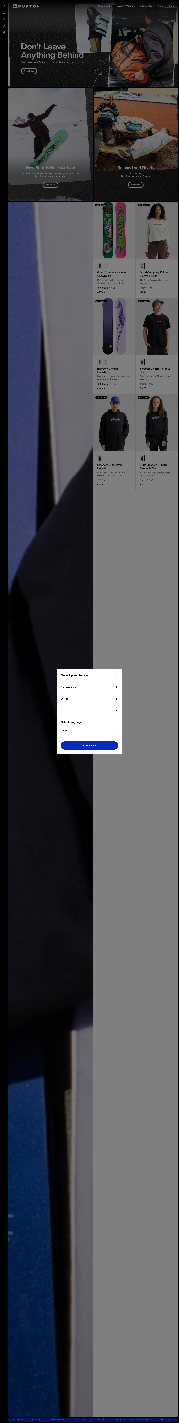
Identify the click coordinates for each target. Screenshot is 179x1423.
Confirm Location (89, 745)
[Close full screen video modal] (118, 673)
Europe (64, 699)
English (66, 730)
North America (68, 687)
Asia (63, 710)
